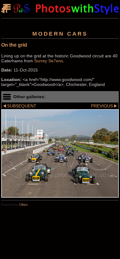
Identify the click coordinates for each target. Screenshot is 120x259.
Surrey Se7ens (48, 60)
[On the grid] (60, 153)
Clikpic (23, 204)
